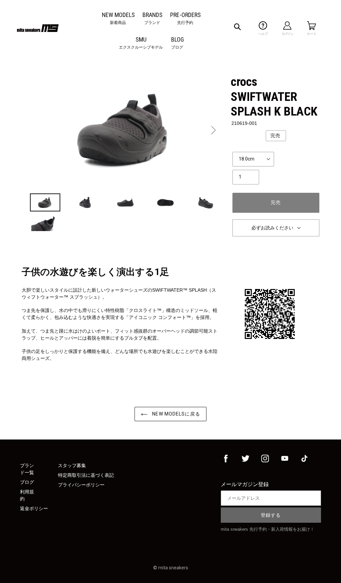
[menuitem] (118, 15)
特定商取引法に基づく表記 (86, 475)
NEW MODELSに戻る (175, 414)
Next (213, 130)
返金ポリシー (34, 508)
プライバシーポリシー (81, 484)
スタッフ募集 (72, 465)
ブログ (27, 482)
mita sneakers (173, 567)
